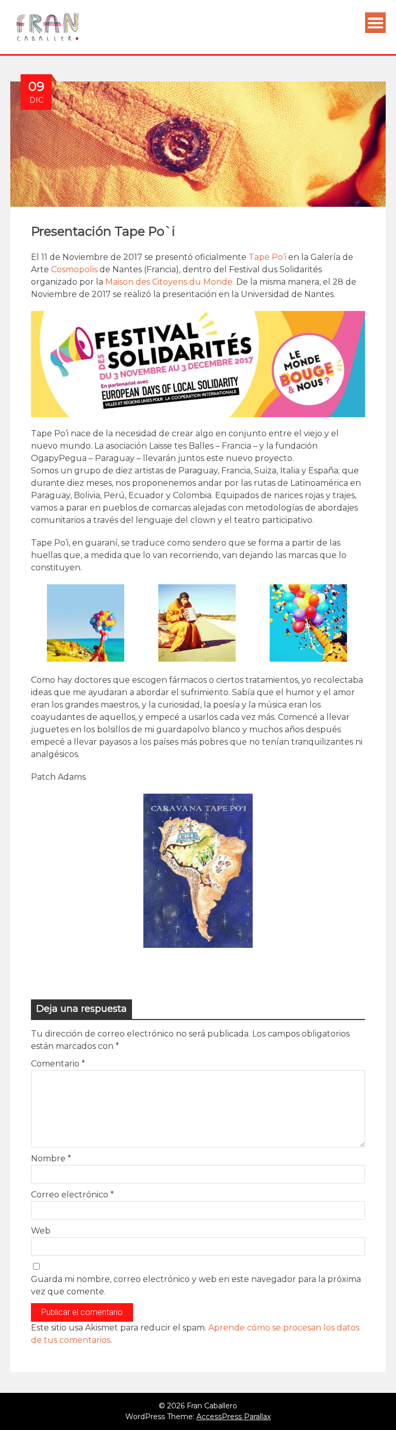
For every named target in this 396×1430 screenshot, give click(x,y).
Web (41, 1231)
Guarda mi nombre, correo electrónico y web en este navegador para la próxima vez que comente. (196, 1285)
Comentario (58, 1064)
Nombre (51, 1158)
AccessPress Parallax (233, 1416)
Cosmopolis (74, 269)
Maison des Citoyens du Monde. (170, 282)
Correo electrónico (72, 1194)
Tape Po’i (267, 257)
